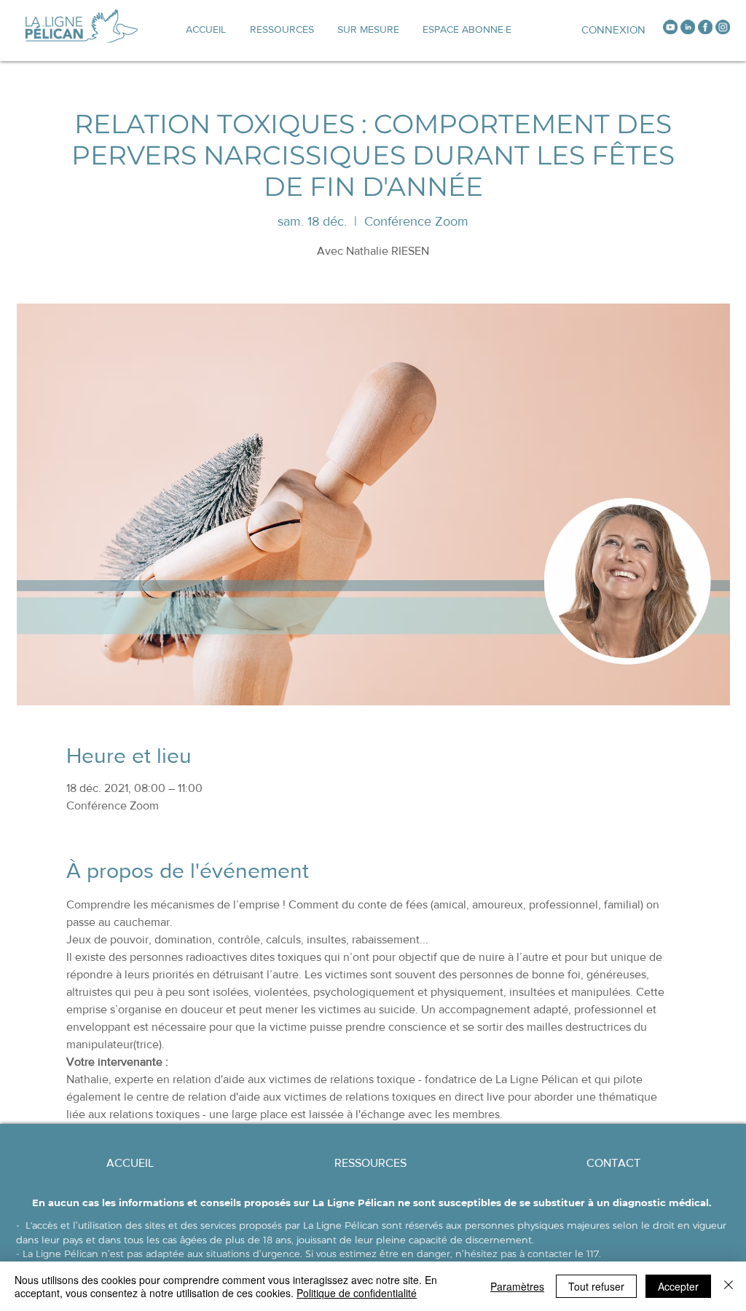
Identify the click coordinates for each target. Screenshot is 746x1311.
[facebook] (705, 27)
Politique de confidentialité (357, 1293)
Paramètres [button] (517, 1286)
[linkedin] (687, 27)
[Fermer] (728, 1286)
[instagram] (722, 27)
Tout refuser (596, 1286)
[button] (368, 29)
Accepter (678, 1286)
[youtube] (670, 27)
